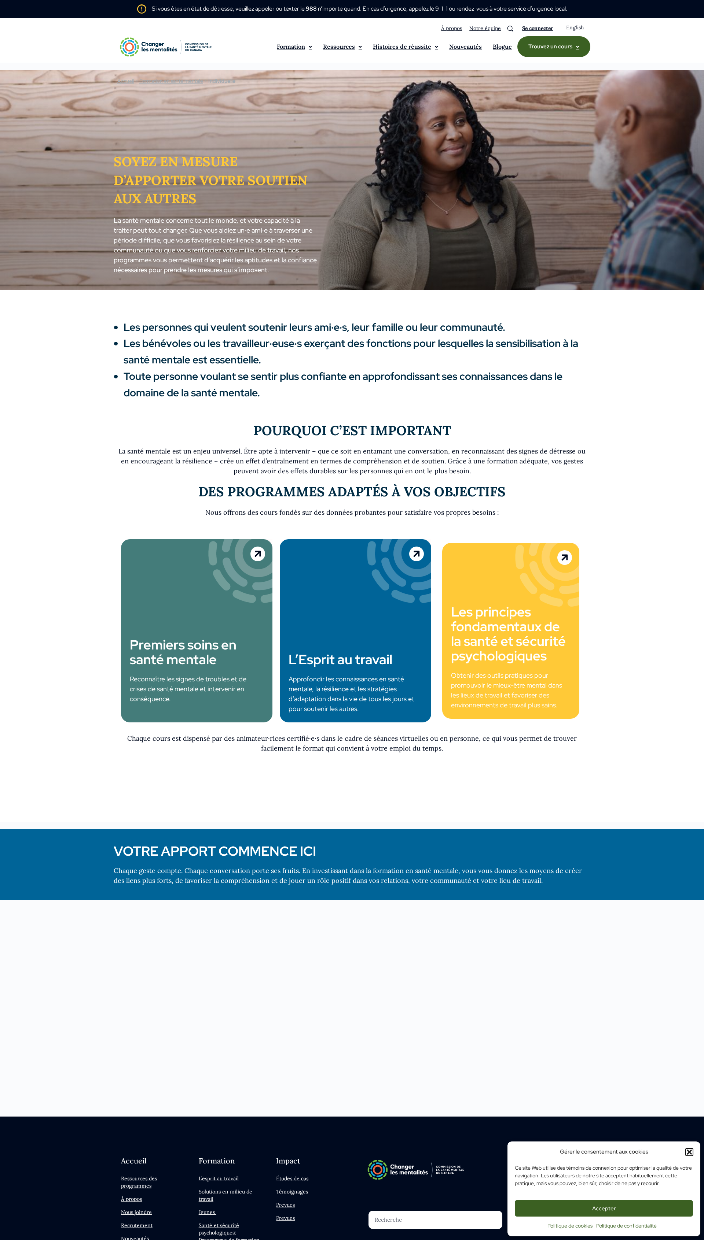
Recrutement (137, 1225)
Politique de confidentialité (626, 1225)
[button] (689, 1152)
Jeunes (207, 1212)
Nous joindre (136, 1212)
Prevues (285, 1205)
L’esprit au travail (219, 1178)
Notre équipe (485, 28)
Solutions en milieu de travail (225, 1195)
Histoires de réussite (402, 46)
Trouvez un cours (550, 46)
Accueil (125, 81)
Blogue (502, 46)
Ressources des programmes (139, 1182)
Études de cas (292, 1178)
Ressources (339, 46)
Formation (291, 46)
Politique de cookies (570, 1225)
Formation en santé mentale (171, 81)
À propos (451, 28)
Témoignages (292, 1191)
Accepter (604, 1208)
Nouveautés (465, 46)
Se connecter (537, 28)
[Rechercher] (510, 28)
